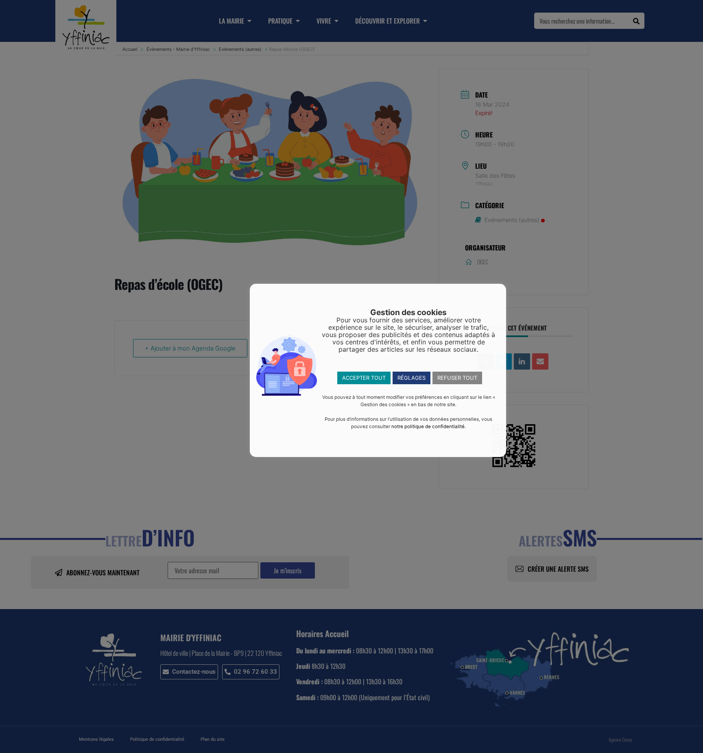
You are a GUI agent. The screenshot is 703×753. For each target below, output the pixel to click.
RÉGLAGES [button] (411, 377)
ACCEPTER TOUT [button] (364, 377)
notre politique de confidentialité (428, 426)
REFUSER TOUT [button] (457, 377)
